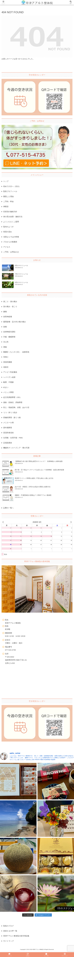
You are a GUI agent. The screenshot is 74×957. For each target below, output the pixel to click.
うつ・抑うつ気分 (10, 413)
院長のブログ (8, 926)
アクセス (6, 247)
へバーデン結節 (9, 377)
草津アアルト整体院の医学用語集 (16, 936)
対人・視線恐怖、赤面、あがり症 (16, 407)
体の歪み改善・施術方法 (12, 217)
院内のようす (8, 227)
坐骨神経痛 (7, 317)
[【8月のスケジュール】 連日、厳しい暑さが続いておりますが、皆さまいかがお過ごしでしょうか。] (18, 818)
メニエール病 (8, 423)
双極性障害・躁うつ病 (12, 418)
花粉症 (5, 367)
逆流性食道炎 (8, 433)
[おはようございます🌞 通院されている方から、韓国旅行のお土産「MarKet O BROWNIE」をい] (55, 781)
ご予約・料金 (8, 201)
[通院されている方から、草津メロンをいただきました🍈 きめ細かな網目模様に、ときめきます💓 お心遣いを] (18, 856)
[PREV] (3, 521)
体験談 (5, 206)
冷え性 (5, 342)
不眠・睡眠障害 (9, 337)
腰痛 (5, 312)
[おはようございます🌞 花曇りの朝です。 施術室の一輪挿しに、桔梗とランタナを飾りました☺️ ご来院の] (55, 818)
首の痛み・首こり (10, 307)
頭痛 (5, 327)
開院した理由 (8, 196)
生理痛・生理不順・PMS (13, 438)
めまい (5, 387)
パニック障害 (8, 392)
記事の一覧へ (8, 508)
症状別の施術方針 (10, 212)
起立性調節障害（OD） (12, 397)
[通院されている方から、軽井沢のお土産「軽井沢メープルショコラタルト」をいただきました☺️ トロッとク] (18, 781)
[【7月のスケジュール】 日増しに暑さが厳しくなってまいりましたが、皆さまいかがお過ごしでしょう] (55, 893)
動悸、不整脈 (8, 382)
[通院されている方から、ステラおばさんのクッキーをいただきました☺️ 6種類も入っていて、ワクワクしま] (55, 856)
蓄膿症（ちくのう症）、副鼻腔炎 (16, 352)
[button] (68, 528)
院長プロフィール (10, 191)
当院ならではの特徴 (11, 237)
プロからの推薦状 (10, 242)
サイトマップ (8, 941)
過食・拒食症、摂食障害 (12, 402)
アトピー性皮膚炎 (10, 372)
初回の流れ (7, 232)
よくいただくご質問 (11, 222)
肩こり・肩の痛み (10, 302)
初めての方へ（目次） (12, 186)
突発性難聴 (7, 362)
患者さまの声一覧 (10, 931)
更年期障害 (7, 428)
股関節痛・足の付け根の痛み (14, 322)
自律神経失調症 (9, 332)
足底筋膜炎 (7, 443)
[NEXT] (70, 521)
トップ (5, 181)
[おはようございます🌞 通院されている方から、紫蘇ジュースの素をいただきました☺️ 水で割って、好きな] (18, 893)
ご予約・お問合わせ (11, 252)
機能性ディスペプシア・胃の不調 (16, 448)
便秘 (5, 347)
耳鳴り (5, 357)
